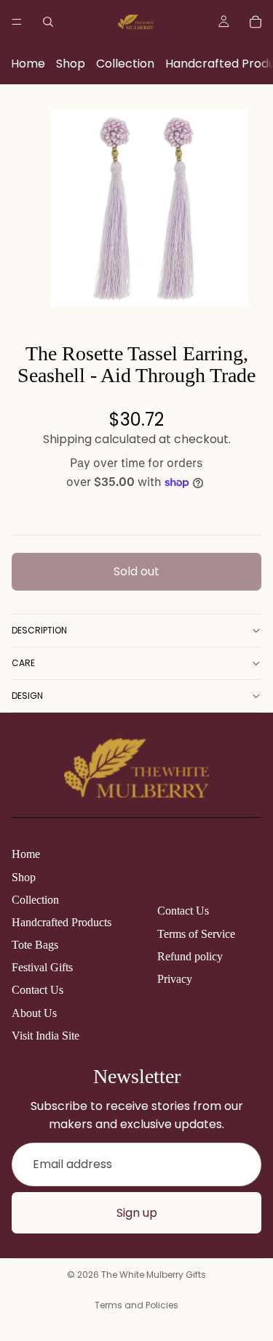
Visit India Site (45, 1035)
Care (23, 663)
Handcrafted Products (61, 922)
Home (28, 63)
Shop (70, 63)
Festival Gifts (42, 967)
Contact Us (37, 990)
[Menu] (16, 22)
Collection (125, 63)
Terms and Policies (136, 1305)
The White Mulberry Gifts (153, 1274)
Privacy (174, 979)
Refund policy (190, 956)
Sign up (136, 1212)
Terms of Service (196, 934)
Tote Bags (35, 945)
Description (39, 630)
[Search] (48, 22)
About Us (34, 1013)
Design (27, 695)
